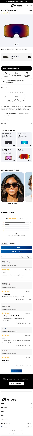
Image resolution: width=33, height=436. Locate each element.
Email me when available (11, 68)
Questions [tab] (12, 243)
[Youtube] (20, 433)
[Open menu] (2, 5)
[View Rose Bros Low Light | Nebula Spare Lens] (8, 158)
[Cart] (31, 5)
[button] (16, 13)
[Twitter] (13, 433)
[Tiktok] (23, 433)
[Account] (27, 5)
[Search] (5, 5)
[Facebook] (10, 433)
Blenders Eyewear (18, 430)
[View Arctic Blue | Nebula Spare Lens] (24, 142)
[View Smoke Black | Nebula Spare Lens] (8, 142)
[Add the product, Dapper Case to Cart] (29, 57)
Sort (19, 257)
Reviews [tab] (4, 243)
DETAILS (3, 123)
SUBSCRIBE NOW (16, 383)
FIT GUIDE (4, 87)
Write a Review (20, 252)
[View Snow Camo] (24, 156)
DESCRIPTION (5, 120)
